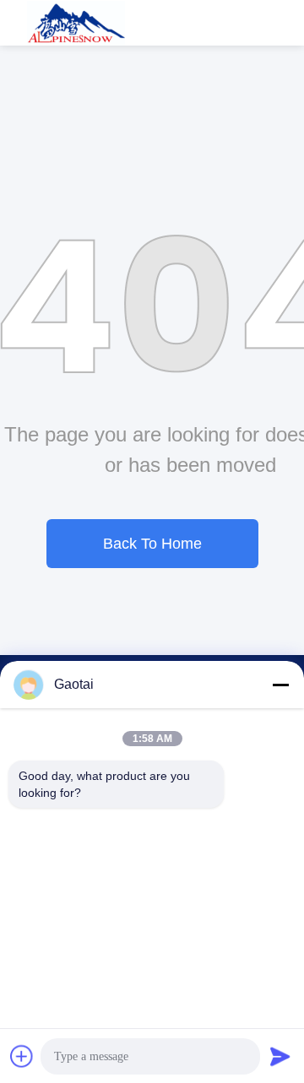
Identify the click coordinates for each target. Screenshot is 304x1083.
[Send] (280, 1056)
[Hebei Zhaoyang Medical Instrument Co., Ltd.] (76, 23)
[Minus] (280, 684)
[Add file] (22, 1056)
